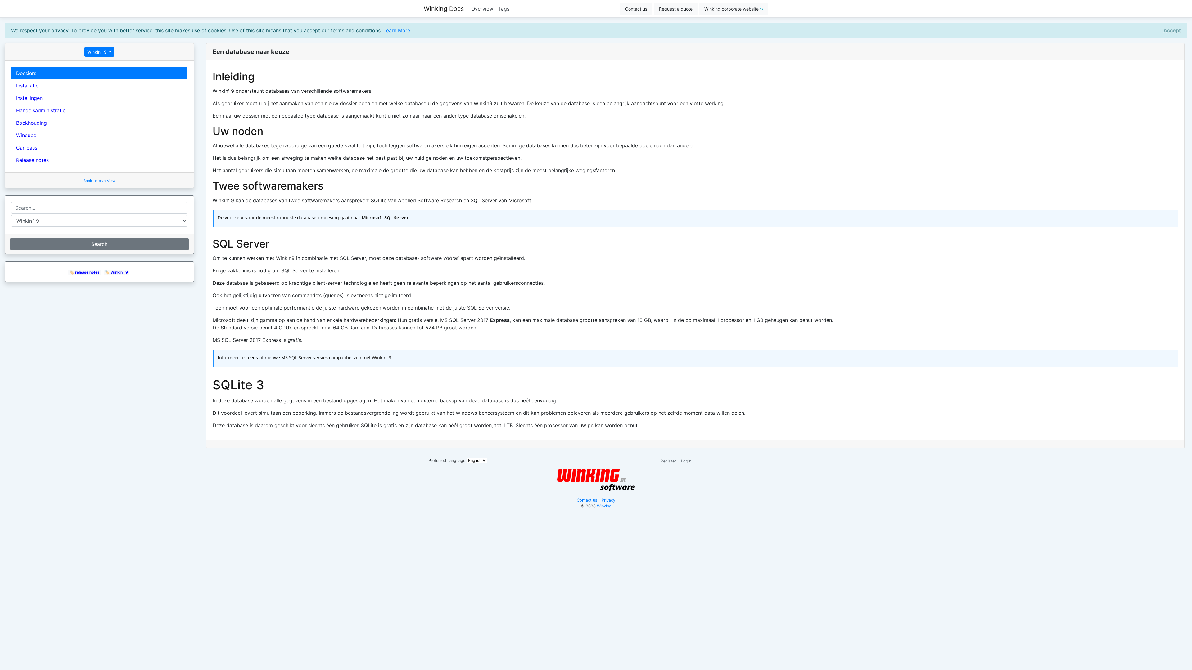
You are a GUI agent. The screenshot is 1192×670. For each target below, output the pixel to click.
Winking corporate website (733, 8)
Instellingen (29, 98)
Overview (482, 9)
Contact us (636, 8)
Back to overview (99, 180)
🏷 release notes (85, 272)
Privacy (608, 500)
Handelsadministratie (40, 110)
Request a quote (676, 8)
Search (99, 244)
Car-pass (26, 148)
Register (668, 461)
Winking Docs (444, 8)
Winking (604, 506)
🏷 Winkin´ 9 (116, 272)
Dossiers (26, 73)
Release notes (32, 160)
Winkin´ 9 (97, 52)
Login (686, 461)
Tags (503, 9)
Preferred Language (446, 460)
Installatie (27, 86)
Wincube (26, 135)
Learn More (396, 30)
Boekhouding (31, 123)
